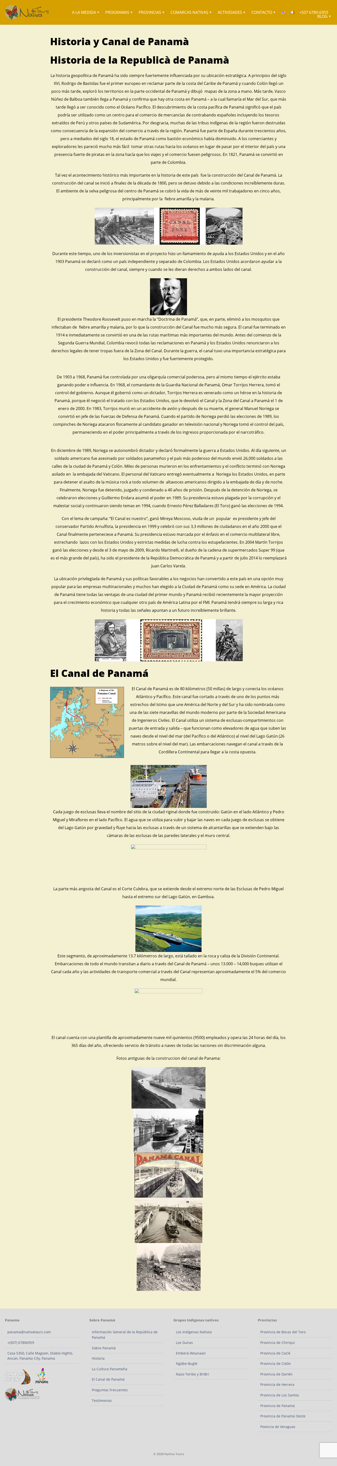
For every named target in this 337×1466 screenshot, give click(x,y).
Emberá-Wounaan (191, 1353)
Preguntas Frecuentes (110, 1390)
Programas (119, 12)
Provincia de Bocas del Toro (283, 1332)
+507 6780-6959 (313, 12)
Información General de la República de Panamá (125, 1335)
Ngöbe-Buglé (186, 1363)
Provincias (152, 12)
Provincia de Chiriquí (277, 1342)
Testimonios (102, 1400)
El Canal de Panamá (108, 1379)
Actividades (232, 12)
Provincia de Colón (275, 1363)
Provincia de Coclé (275, 1353)
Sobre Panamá (104, 1348)
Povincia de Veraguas (277, 1426)
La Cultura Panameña (109, 1369)
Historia (98, 1358)
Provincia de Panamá (277, 1405)
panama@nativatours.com (29, 1332)
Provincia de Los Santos (279, 1395)
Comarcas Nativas (191, 12)
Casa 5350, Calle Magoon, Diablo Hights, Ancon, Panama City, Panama (40, 1356)
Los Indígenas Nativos (194, 1332)
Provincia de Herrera (277, 1384)
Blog (324, 16)
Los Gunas (184, 1342)
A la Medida (86, 12)
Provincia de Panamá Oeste (282, 1416)
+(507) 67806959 (20, 1342)
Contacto (263, 12)
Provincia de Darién (276, 1374)
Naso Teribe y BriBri (192, 1374)
